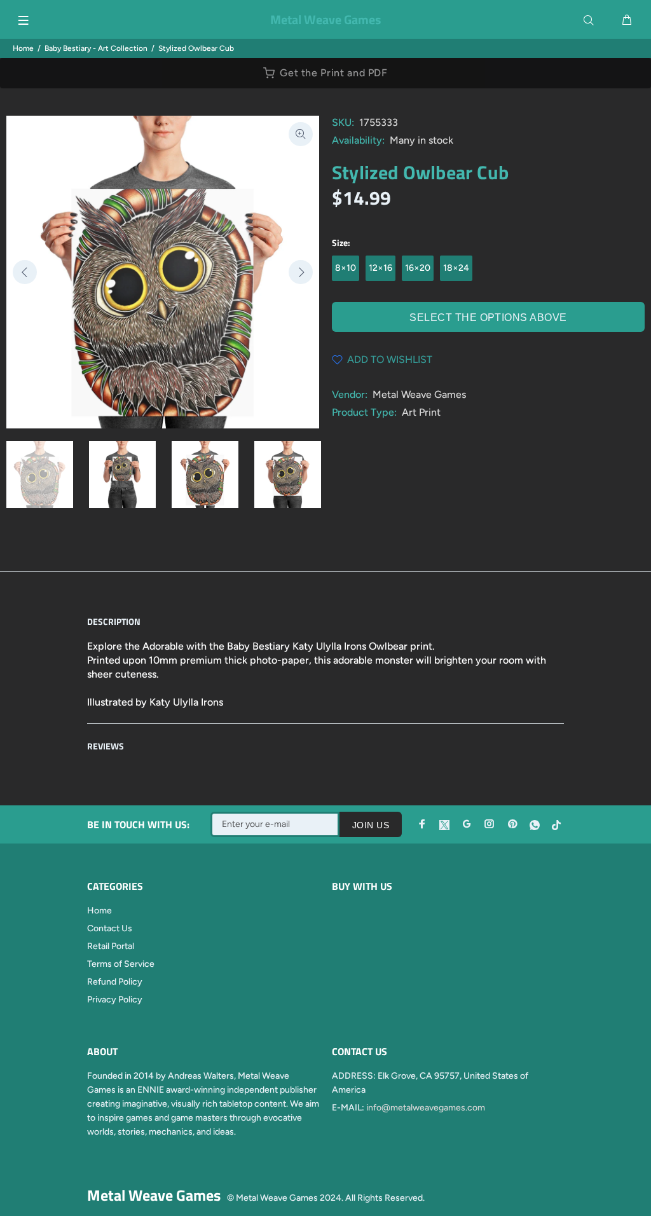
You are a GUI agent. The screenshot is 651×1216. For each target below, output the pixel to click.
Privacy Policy (114, 999)
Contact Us (109, 928)
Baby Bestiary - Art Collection (96, 48)
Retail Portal (110, 946)
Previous (25, 272)
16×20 (417, 268)
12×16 (380, 268)
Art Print (421, 412)
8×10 (345, 268)
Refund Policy (114, 981)
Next (301, 272)
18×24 (456, 268)
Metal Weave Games (419, 394)
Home (23, 48)
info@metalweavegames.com (425, 1107)
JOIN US (370, 825)
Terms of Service (120, 964)
